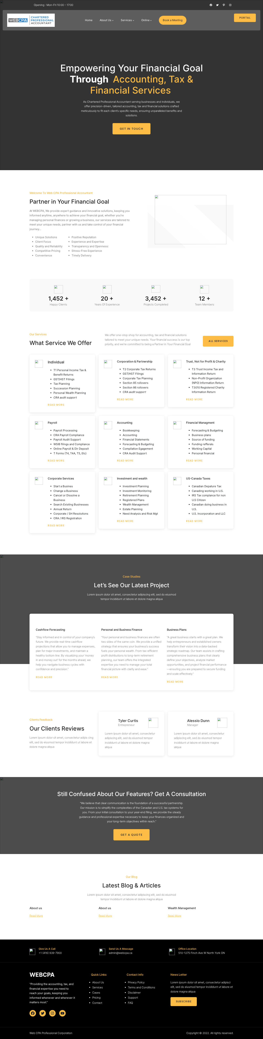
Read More (36, 915)
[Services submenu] (133, 20)
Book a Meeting (172, 20)
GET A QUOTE (132, 835)
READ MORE (56, 405)
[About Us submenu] (113, 20)
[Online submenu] (151, 20)
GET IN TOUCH (131, 129)
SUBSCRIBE (184, 1001)
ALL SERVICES (218, 341)
